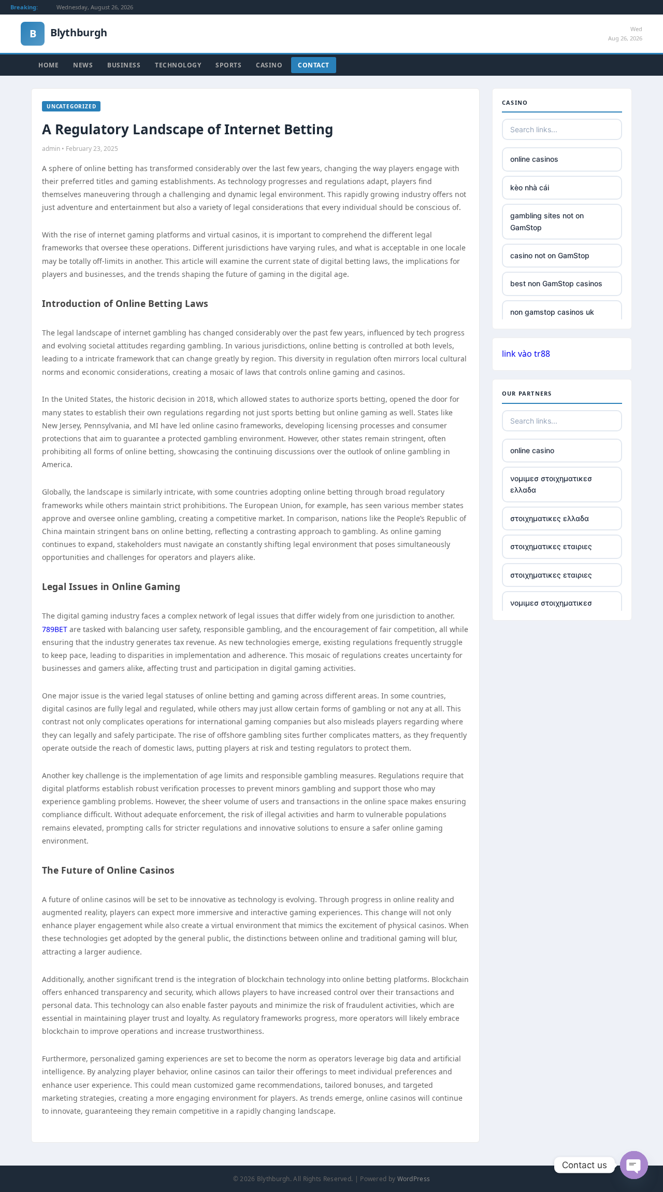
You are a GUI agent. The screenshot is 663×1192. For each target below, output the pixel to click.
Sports (228, 65)
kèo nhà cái (529, 187)
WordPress (413, 1178)
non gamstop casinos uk (552, 311)
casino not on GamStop (549, 255)
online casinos (534, 159)
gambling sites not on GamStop (547, 221)
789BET (54, 629)
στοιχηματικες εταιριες (551, 546)
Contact (313, 65)
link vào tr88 (526, 353)
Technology (178, 65)
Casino (269, 65)
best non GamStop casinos (556, 283)
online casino (532, 450)
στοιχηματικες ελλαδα (549, 518)
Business (123, 65)
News (83, 65)
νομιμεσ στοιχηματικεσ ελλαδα (551, 484)
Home (48, 65)
